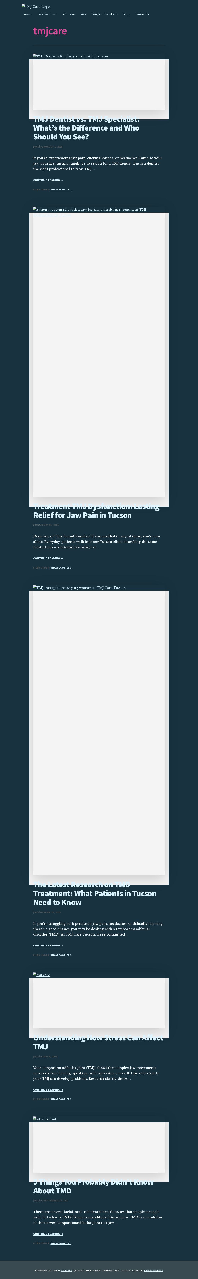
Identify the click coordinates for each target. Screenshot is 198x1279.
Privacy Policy (153, 1270)
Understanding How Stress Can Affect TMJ (98, 1042)
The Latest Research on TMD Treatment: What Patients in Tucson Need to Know (94, 893)
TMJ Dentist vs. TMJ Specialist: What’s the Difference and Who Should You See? (86, 128)
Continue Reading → (48, 180)
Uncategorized (60, 189)
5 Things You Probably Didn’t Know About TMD (93, 1186)
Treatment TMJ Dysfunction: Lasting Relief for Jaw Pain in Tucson (96, 510)
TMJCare (66, 1270)
